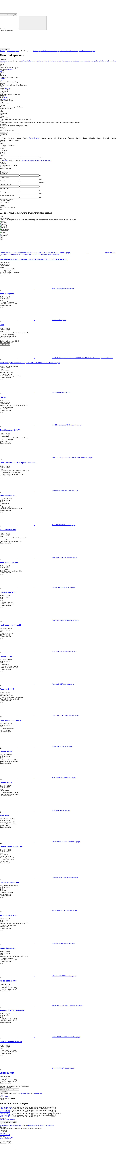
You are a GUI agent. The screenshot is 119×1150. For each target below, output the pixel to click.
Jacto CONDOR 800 (8, 530)
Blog (42, 1125)
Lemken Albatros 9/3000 (9, 883)
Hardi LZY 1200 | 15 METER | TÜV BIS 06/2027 (18, 463)
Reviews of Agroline (34, 1125)
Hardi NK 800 (4, 1113)
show (2, 205)
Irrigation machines (64, 51)
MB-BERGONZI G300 (8, 981)
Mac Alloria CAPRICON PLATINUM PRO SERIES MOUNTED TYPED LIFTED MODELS (33, 259)
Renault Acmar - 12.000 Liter (11, 847)
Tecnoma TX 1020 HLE (9, 915)
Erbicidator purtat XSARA (10, 430)
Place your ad (5, 344)
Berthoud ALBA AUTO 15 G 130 (12, 1010)
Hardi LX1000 (4, 1116)
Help (7, 1119)
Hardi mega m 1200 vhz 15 (10, 625)
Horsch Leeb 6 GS (5, 1110)
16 (6, 1096)
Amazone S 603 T (7, 689)
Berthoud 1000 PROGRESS (11, 1042)
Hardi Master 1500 (5, 1115)
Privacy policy (16, 1125)
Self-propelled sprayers (50, 51)
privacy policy (25, 1093)
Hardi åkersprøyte (7, 294)
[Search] (33, 23)
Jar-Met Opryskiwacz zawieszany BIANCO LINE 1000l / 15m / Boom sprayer (30, 363)
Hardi (2, 325)
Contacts (12, 1119)
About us (2, 1119)
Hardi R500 (4, 815)
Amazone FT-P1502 (8, 495)
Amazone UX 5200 (6, 1107)
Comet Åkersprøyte (8, 948)
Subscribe (4, 1091)
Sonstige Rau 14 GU (8, 592)
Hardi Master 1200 (5, 1109)
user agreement (37, 1093)
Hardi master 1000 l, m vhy (10, 720)
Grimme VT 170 (6, 783)
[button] (59, 40)
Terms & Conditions (6, 1125)
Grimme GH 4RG (6, 656)
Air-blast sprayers (75, 51)
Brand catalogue (49, 1125)
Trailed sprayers (38, 51)
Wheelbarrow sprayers (88, 51)
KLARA (3, 397)
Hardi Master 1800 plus (9, 563)
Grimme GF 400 (6, 751)
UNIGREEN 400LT (7, 1073)
